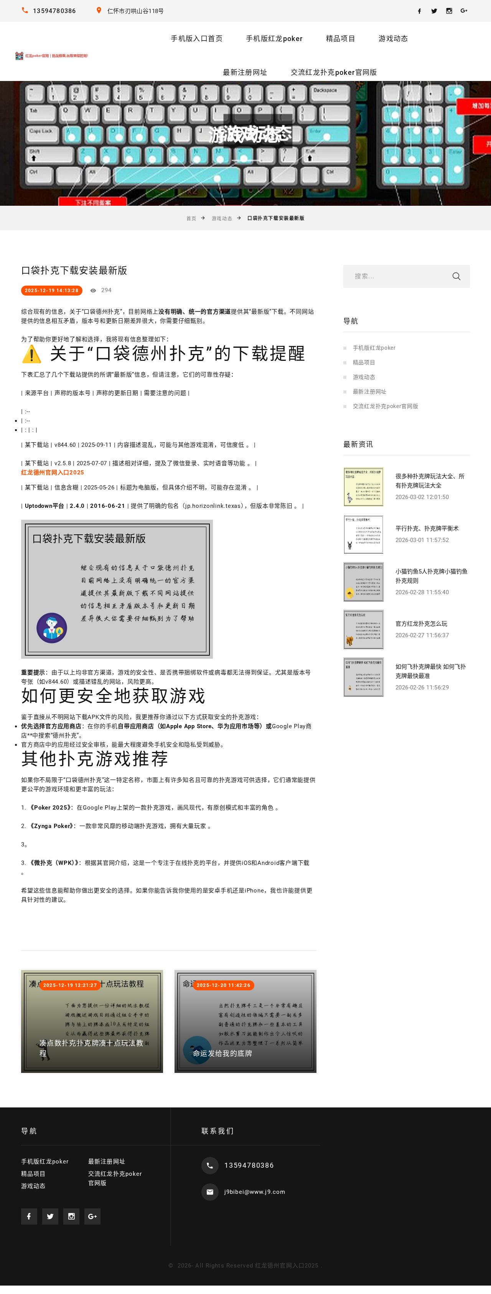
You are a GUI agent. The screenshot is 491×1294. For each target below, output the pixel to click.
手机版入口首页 (196, 39)
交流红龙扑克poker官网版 (334, 72)
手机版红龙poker (274, 39)
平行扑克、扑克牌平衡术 (427, 528)
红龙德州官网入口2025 (287, 1265)
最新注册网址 (245, 72)
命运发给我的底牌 (222, 1053)
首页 (191, 218)
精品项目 (341, 39)
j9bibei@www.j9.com (254, 1191)
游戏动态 (393, 39)
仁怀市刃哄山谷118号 (135, 11)
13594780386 (54, 11)
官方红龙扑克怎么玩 (421, 623)
